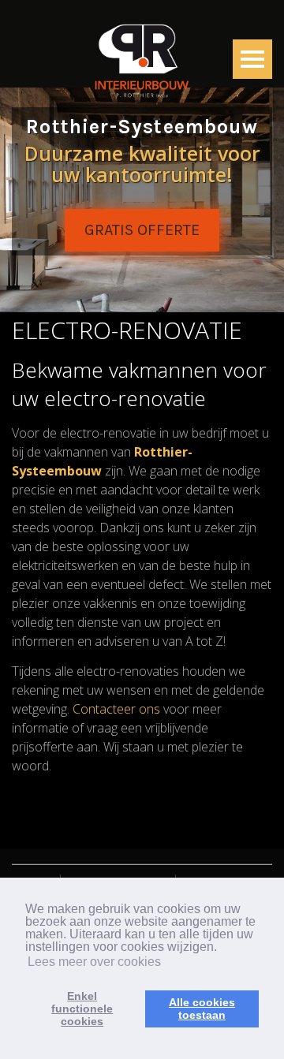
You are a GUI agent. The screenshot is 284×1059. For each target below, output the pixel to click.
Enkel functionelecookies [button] (82, 1008)
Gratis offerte (142, 230)
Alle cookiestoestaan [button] (202, 1008)
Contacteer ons (116, 709)
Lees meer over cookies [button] (94, 961)
